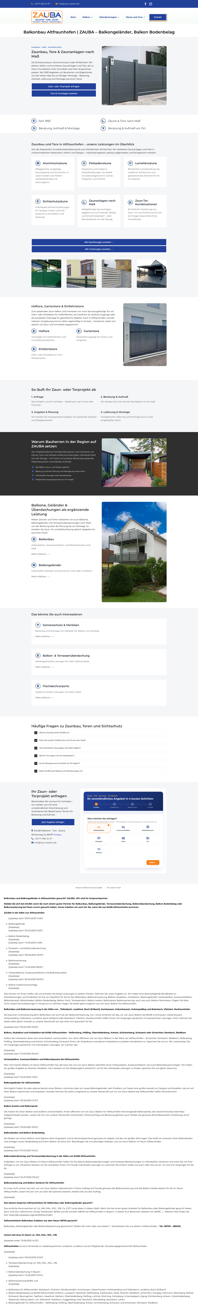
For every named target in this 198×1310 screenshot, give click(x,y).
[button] (99, 733)
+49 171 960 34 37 (43, 838)
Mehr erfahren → (40, 554)
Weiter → (153, 862)
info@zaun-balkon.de (45, 842)
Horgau (58, 834)
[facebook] (145, 4)
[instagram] (150, 4)
